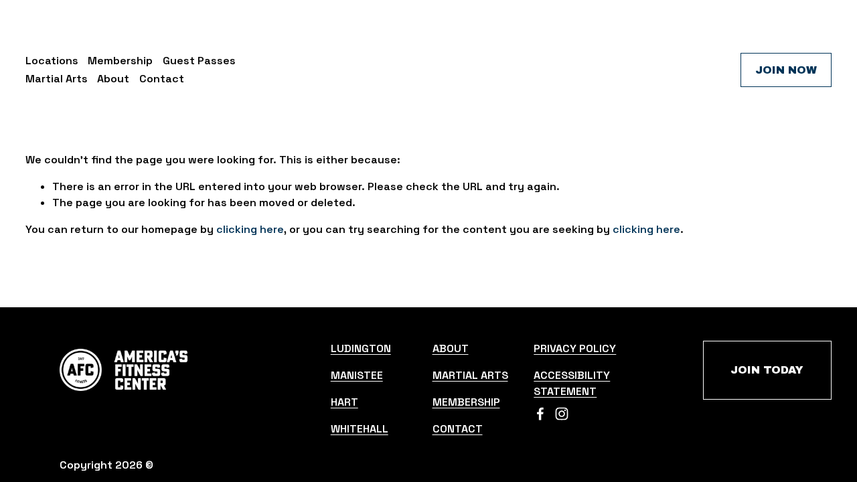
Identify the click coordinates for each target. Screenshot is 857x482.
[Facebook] (540, 413)
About (113, 79)
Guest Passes (199, 61)
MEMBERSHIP (466, 402)
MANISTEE (357, 375)
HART (344, 402)
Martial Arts (56, 79)
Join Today (766, 370)
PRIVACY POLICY (575, 348)
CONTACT (458, 429)
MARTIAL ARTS (470, 375)
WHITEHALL (359, 429)
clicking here (250, 229)
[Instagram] (561, 413)
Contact (161, 79)
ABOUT (451, 348)
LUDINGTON (361, 348)
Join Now (786, 70)
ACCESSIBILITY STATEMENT (572, 383)
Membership (120, 61)
